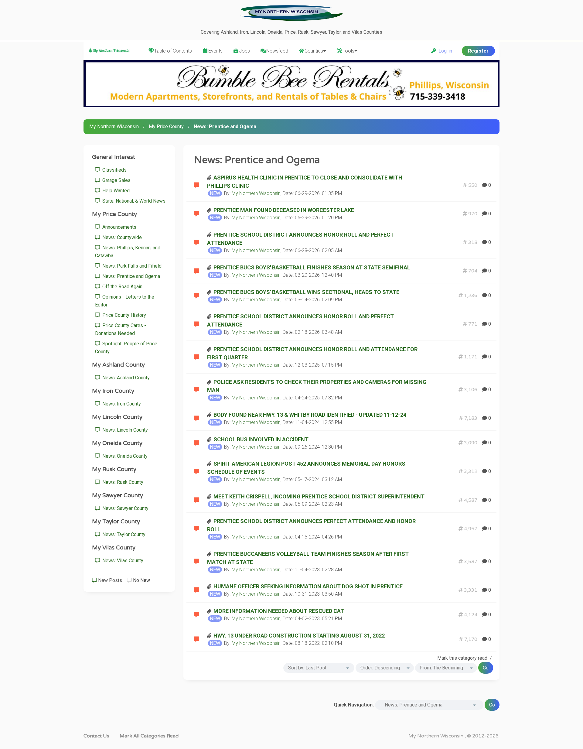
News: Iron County (120, 404)
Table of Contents (173, 51)
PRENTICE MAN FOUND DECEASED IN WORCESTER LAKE (283, 210)
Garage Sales (115, 180)
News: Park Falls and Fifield (131, 266)
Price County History (123, 315)
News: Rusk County (121, 482)
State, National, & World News (132, 201)
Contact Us (96, 736)
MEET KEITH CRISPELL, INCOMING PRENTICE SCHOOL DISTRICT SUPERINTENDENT (318, 496)
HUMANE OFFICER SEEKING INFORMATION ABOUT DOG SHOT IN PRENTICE (308, 586)
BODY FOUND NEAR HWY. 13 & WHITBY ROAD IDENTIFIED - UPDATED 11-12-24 (309, 415)
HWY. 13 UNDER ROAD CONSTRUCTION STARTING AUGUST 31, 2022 (299, 635)
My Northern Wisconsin (114, 126)
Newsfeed (277, 51)
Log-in (444, 51)
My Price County (166, 126)
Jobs (244, 51)
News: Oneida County (124, 456)
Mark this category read (462, 658)
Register (478, 51)
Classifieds (113, 170)
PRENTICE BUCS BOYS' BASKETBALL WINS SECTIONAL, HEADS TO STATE (306, 292)
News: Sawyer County (124, 508)
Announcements (118, 227)
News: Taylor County (122, 534)
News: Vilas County (121, 560)
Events (215, 51)
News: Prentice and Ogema (130, 276)
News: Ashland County (125, 378)
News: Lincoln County (124, 430)
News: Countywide (121, 237)
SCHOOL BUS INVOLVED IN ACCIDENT (261, 439)
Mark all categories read (149, 736)
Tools (348, 51)
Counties (314, 51)
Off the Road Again (121, 286)
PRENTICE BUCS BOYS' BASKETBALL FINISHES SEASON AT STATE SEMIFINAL (311, 267)
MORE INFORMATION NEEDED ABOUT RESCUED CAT (278, 611)
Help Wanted (115, 190)
